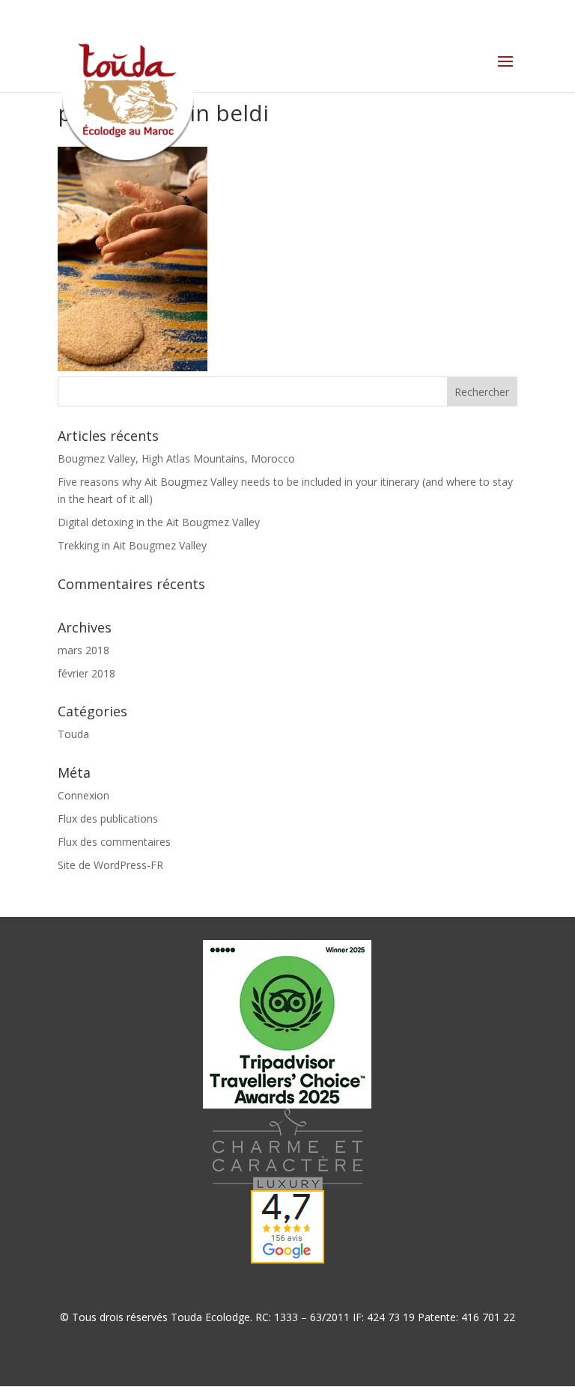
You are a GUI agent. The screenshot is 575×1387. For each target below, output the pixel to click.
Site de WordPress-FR (110, 865)
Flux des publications (108, 818)
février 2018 (86, 673)
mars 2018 (83, 650)
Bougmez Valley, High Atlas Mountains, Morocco (176, 458)
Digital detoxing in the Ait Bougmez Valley (159, 522)
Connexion (83, 795)
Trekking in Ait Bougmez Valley (132, 545)
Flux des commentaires (114, 842)
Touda (73, 734)
